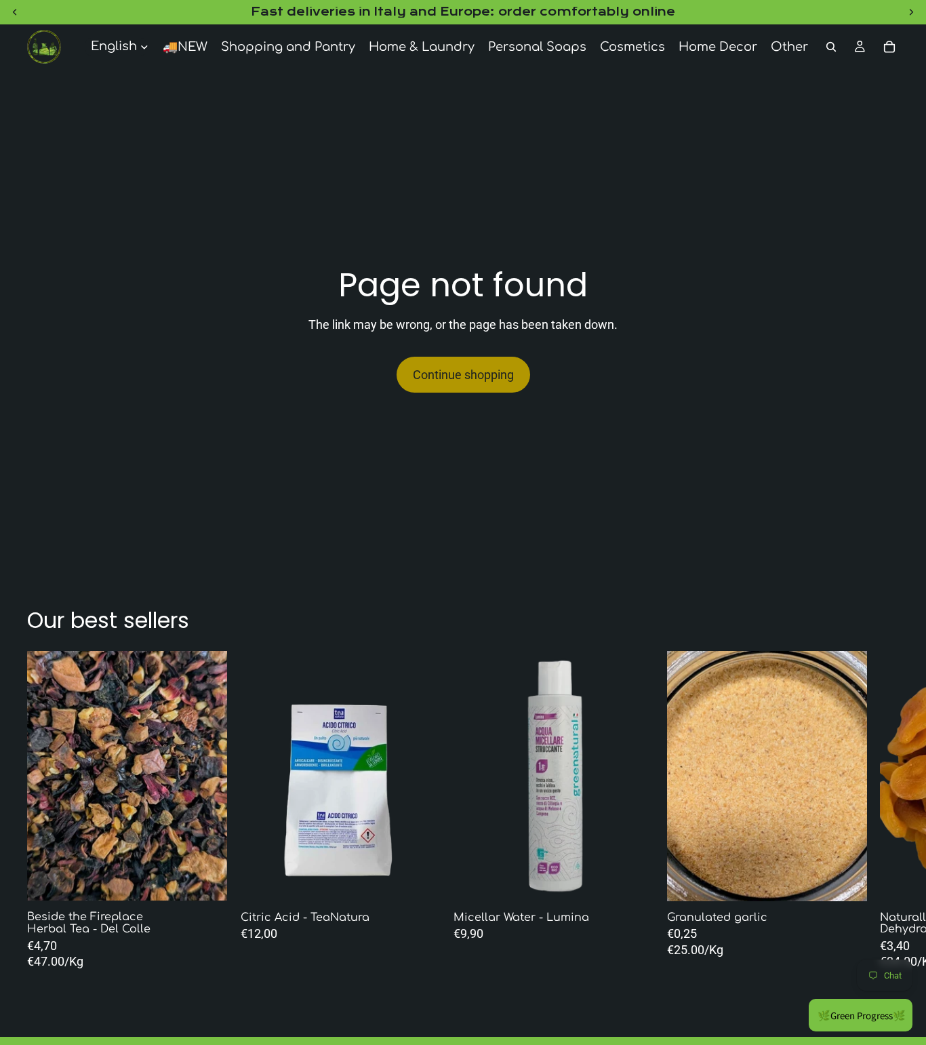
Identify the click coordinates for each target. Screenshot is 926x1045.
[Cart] (889, 47)
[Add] (419, 880)
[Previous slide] (288, 776)
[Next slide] (392, 776)
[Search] (831, 47)
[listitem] (789, 46)
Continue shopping (463, 375)
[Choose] (206, 880)
